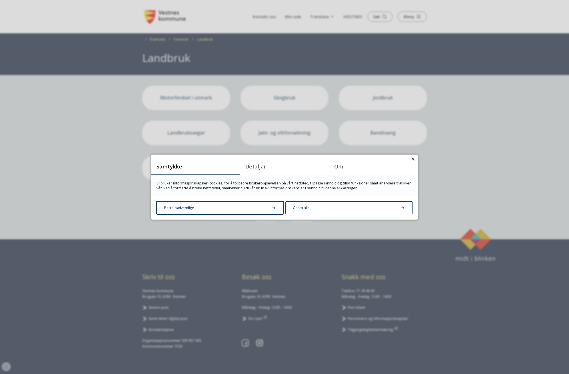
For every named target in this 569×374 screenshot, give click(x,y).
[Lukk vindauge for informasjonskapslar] (413, 159)
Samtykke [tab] (169, 166)
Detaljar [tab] (255, 166)
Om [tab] (338, 166)
